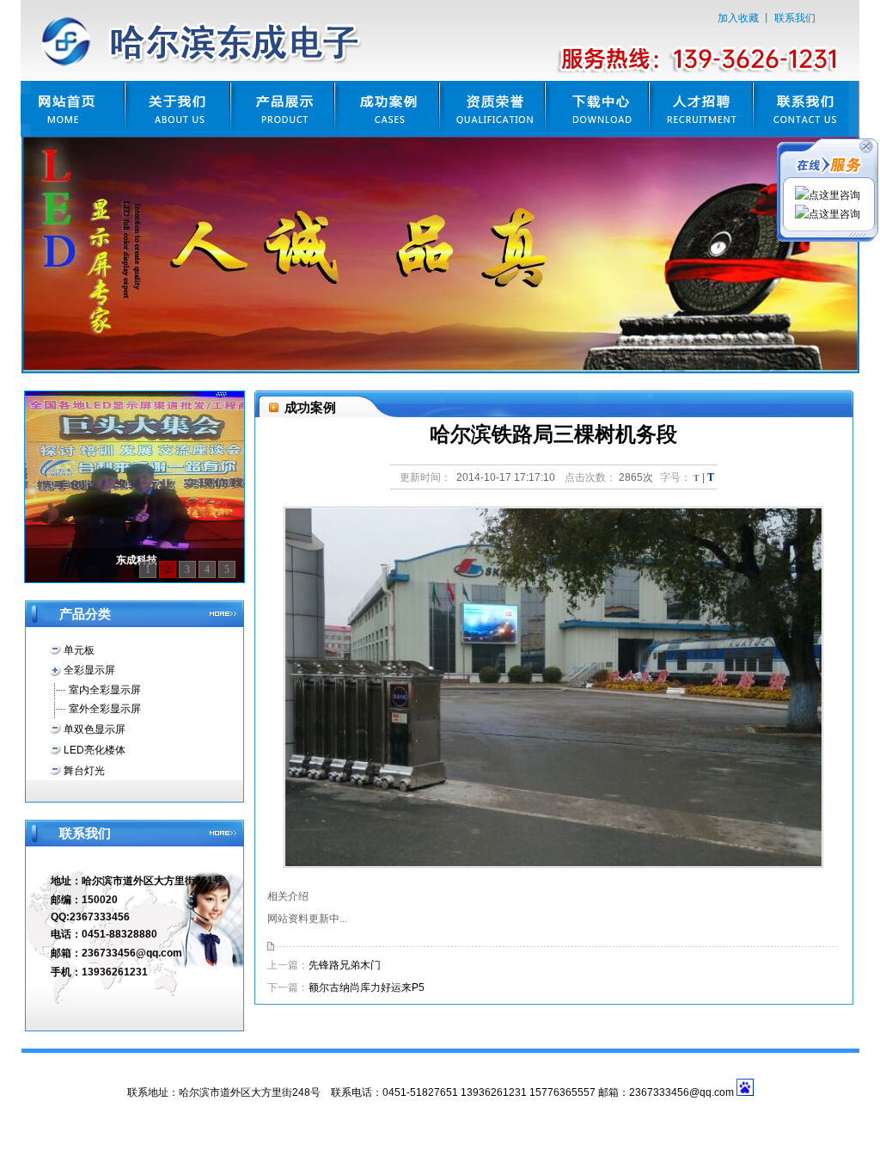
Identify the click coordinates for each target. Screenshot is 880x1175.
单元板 (79, 650)
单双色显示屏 (94, 729)
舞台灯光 (84, 771)
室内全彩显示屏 (105, 690)
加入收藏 (738, 18)
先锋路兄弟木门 (345, 965)
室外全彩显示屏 (105, 709)
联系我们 (795, 18)
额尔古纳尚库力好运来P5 (367, 987)
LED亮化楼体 (94, 750)
